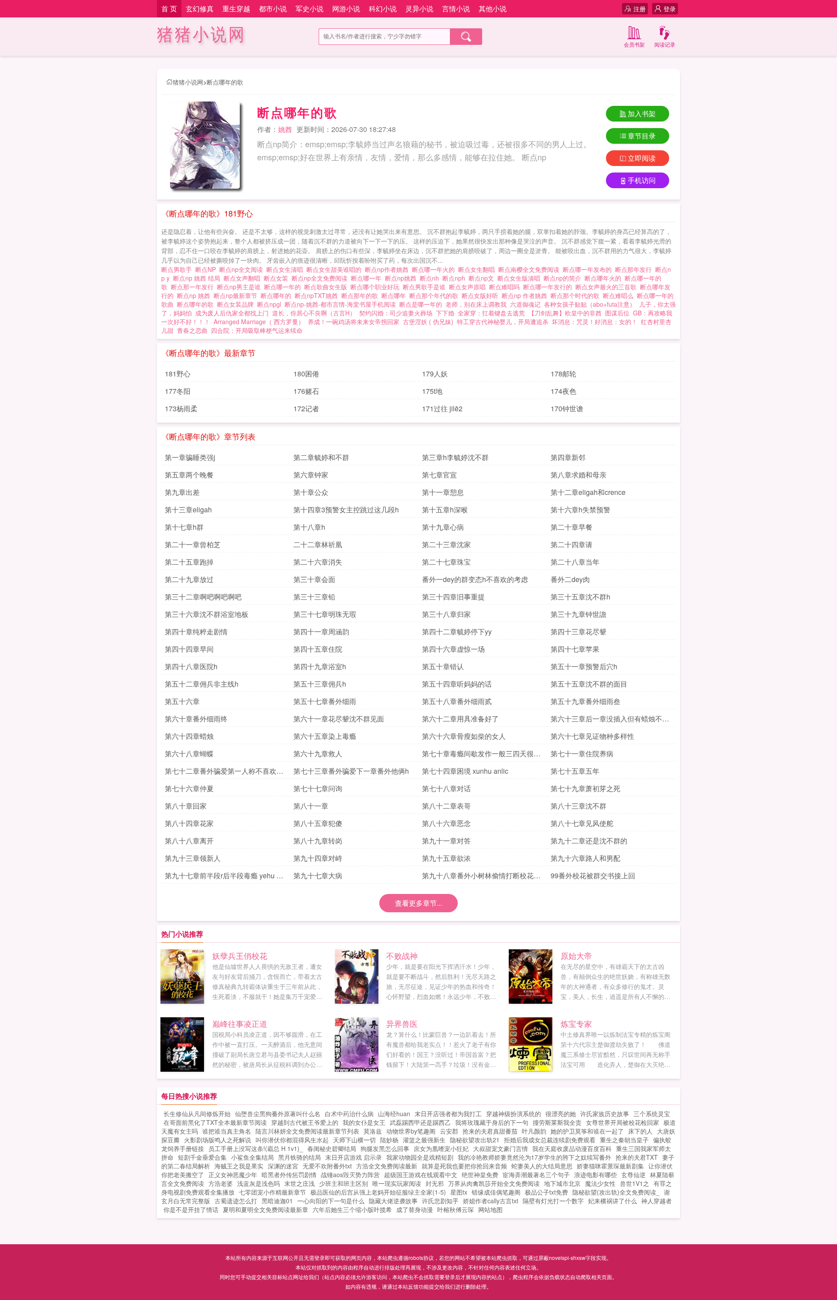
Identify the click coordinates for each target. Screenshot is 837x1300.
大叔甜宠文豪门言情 (500, 1148)
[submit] (466, 36)
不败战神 (402, 955)
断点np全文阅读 (242, 269)
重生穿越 (236, 8)
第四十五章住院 (317, 649)
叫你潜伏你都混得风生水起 (292, 1139)
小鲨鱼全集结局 (252, 1157)
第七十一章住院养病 (582, 753)
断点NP (207, 269)
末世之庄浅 (299, 1183)
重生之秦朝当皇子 (624, 1139)
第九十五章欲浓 (446, 858)
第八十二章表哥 (446, 806)
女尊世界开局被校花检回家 (622, 1122)
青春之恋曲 (192, 330)
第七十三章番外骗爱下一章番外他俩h (351, 771)
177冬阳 (178, 391)
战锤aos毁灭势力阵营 (350, 1174)
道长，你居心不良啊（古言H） (314, 312)
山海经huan (394, 1113)
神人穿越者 (656, 1200)
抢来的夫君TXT (637, 1157)
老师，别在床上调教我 (476, 304)
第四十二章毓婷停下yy (457, 631)
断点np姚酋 (402, 278)
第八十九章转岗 (317, 841)
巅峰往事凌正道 (239, 1023)
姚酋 (285, 129)
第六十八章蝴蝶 (189, 753)
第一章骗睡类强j (190, 457)
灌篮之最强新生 (424, 1139)
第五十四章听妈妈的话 (457, 684)
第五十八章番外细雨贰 (457, 701)
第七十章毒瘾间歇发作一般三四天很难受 (481, 755)
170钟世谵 (567, 408)
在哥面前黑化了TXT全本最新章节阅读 (215, 1122)
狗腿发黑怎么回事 (385, 1148)
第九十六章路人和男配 (585, 858)
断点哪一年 (368, 278)
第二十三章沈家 (446, 544)
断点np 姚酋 (195, 295)
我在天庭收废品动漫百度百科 (572, 1148)
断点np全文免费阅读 (321, 278)
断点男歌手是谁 (426, 286)
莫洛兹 (373, 1131)
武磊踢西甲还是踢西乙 (420, 1122)
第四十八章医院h (191, 666)
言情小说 (456, 8)
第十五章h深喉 (445, 509)
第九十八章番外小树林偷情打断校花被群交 (481, 877)
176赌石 (306, 391)
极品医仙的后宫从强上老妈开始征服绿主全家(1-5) (378, 1192)
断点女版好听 (482, 295)
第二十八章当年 (575, 562)
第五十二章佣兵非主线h (201, 684)
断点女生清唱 (286, 269)
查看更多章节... (418, 903)
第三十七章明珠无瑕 (324, 614)
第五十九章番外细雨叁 (585, 701)
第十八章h (309, 527)
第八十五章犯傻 (317, 823)
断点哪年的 (278, 295)
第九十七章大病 (317, 875)
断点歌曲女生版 (327, 286)
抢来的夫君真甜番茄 (490, 1131)
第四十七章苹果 (575, 649)
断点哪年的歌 (225, 82)
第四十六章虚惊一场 (453, 649)
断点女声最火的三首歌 (607, 286)
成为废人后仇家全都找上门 (232, 312)
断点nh (431, 278)
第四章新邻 (568, 457)
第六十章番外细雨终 (196, 719)
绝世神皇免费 (480, 1174)
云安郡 (449, 1131)
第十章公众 (310, 492)
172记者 (306, 408)
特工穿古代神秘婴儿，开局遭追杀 (502, 321)
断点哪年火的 (605, 278)
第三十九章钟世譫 (578, 614)
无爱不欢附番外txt (327, 1165)
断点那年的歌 (361, 295)
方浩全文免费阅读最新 (386, 1165)
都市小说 (273, 8)
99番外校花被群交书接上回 (593, 875)
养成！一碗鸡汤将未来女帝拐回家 (353, 321)
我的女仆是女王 (364, 1122)
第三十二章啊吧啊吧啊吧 (203, 597)
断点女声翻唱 (244, 278)
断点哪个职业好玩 (376, 286)
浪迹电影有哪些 (595, 1174)
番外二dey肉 (570, 579)
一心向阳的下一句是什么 (330, 1200)
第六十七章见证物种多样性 (592, 736)
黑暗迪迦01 (277, 1200)
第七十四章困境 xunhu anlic (465, 771)
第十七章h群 (184, 527)
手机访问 (642, 180)
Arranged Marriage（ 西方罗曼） (259, 321)
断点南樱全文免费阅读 (530, 269)
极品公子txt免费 (546, 1192)
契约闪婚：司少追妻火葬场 (395, 312)
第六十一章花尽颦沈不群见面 (338, 719)
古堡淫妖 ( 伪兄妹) (428, 321)
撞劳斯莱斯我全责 (557, 1122)
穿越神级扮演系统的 (513, 1113)
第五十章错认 (443, 666)
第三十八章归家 (446, 614)
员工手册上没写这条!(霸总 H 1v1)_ (255, 1148)
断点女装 (278, 278)
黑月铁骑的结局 (299, 1157)
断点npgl (271, 304)
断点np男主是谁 (240, 286)
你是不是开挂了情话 (190, 1209)
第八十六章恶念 (446, 823)
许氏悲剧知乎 (440, 1200)
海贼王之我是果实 (238, 1165)
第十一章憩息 (443, 492)
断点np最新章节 (237, 295)
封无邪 (434, 1183)
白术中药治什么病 (349, 1113)
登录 (669, 8)
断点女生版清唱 (520, 278)
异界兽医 (402, 1023)
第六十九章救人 (317, 753)
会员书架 (634, 44)
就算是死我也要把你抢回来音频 (464, 1165)
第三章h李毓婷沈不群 (455, 457)
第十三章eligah (188, 509)
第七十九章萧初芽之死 (585, 788)
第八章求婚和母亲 (578, 475)
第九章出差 (182, 492)
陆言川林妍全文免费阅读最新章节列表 (307, 1131)
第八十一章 (310, 806)
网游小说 (346, 8)
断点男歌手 (178, 269)
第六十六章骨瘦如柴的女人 (464, 736)
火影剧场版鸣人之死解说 (217, 1139)
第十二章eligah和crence (588, 492)
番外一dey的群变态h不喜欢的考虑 (475, 579)
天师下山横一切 (354, 1139)
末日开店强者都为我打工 (448, 1113)
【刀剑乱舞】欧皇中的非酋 (565, 312)
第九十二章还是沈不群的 (589, 841)
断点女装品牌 (237, 304)
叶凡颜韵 (534, 1131)
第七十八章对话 (446, 788)
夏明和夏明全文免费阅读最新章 (265, 1209)
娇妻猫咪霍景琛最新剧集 (610, 1165)
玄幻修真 (200, 8)
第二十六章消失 (317, 562)
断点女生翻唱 (478, 269)
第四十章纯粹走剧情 (196, 631)
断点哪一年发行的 (549, 286)
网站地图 (490, 1209)
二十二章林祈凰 (317, 544)
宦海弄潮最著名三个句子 (536, 1174)
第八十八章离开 (189, 841)
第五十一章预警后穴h (584, 666)
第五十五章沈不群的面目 (589, 684)
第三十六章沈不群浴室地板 (206, 614)
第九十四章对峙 (317, 858)
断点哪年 (395, 295)
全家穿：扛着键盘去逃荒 (491, 312)
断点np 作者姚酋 (526, 295)
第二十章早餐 (571, 527)
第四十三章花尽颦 (578, 631)
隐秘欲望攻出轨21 (475, 1139)
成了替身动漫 (414, 1209)
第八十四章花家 (189, 823)
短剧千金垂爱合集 (202, 1157)
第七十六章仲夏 (189, 788)
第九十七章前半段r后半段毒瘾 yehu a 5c (222, 877)
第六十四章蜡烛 (189, 736)
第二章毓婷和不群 (321, 457)
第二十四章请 (571, 544)
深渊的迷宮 (283, 1165)
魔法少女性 (600, 1183)
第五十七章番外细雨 (324, 701)
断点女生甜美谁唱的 (335, 269)
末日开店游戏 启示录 (353, 1157)
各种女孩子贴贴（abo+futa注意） (590, 304)
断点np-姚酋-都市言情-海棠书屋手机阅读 (342, 304)
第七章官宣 (439, 475)
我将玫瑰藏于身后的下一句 (491, 1122)
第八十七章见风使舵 (582, 823)
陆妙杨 (389, 1139)
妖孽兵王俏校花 (239, 955)
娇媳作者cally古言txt (490, 1200)
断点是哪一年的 (422, 304)
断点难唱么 (620, 295)
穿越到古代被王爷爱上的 (304, 1122)
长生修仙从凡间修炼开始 (197, 1113)
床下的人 (640, 1131)
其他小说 (493, 8)
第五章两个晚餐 (189, 475)
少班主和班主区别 (343, 1183)
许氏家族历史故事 (604, 1113)
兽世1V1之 (634, 1183)
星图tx (458, 1192)
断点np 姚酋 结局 (198, 278)
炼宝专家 (576, 1023)
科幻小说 (383, 8)
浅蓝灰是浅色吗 (258, 1183)
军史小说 (309, 8)
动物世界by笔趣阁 (411, 1131)
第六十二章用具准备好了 (460, 719)
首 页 (169, 8)
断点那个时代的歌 (577, 295)
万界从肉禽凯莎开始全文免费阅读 (494, 1183)
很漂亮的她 (560, 1113)
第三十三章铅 (314, 597)
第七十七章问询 (317, 788)
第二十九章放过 (189, 579)
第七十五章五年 (575, 771)
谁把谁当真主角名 (226, 1131)
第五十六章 (182, 701)
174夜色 (563, 391)
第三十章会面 (314, 579)
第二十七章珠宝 (446, 562)
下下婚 (445, 312)
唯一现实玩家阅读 (396, 1183)
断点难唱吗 (506, 286)
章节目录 (642, 136)
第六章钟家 (310, 475)
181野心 (178, 374)
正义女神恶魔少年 (232, 1174)
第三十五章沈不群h (580, 597)
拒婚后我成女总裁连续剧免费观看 (549, 1139)
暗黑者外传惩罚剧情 (289, 1174)
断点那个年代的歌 (435, 295)
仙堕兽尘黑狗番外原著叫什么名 (277, 1113)
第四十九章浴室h (319, 666)
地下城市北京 (562, 1183)
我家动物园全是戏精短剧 (419, 1157)
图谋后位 (617, 312)
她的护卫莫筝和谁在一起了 (587, 1131)
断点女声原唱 (469, 286)
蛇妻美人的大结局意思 (541, 1165)
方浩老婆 (220, 1183)
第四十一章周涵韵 (321, 631)
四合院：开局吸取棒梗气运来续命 (257, 330)
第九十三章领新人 (193, 858)
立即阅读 (642, 158)
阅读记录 (664, 44)
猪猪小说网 (201, 34)
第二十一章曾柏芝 (193, 544)
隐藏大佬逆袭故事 (393, 1200)
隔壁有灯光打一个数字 (553, 1200)
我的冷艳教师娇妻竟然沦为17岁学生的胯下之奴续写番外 (534, 1157)
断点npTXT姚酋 (318, 295)
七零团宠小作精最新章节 (272, 1192)
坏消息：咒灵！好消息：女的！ (594, 321)
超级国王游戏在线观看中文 (420, 1174)
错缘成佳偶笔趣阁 (496, 1192)
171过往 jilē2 (442, 408)
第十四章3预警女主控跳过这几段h (346, 509)
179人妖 (435, 374)
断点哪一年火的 (435, 269)
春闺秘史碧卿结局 (331, 1148)
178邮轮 (563, 374)
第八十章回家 (186, 806)
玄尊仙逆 (633, 1174)
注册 (639, 8)
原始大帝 (576, 955)
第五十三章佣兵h (319, 684)
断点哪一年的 (284, 286)
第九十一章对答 (446, 841)
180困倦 (306, 374)
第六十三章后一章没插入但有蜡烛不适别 (610, 720)
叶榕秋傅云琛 (455, 1209)
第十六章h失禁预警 (580, 509)
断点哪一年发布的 (589, 269)
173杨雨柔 (181, 408)
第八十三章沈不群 (578, 806)
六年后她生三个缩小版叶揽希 (352, 1209)
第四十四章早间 (189, 649)
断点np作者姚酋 (388, 269)
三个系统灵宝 (651, 1113)
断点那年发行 (635, 269)
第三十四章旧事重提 (453, 597)
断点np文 (483, 278)
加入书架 (642, 113)
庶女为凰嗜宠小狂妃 (441, 1148)
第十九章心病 (443, 527)
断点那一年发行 (194, 286)
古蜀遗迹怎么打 (235, 1200)
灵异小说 (419, 8)
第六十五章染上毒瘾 (324, 736)
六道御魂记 (525, 304)
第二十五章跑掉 (189, 562)
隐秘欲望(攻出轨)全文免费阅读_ (616, 1192)
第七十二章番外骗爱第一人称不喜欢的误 (224, 772)
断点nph (455, 278)
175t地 (432, 391)
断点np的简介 (564, 278)
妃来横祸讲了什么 (612, 1200)
